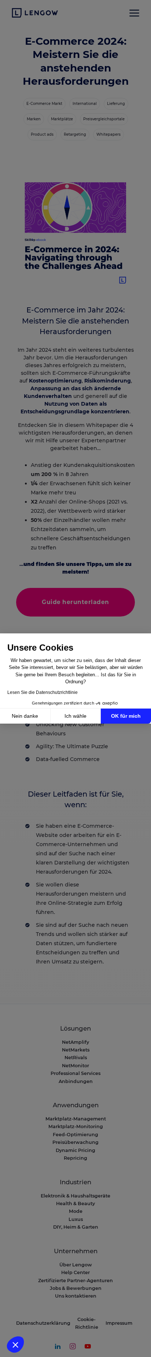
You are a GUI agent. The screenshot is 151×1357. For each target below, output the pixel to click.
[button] (15, 1344)
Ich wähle (75, 716)
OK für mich (126, 716)
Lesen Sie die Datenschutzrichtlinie (42, 692)
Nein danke (25, 716)
